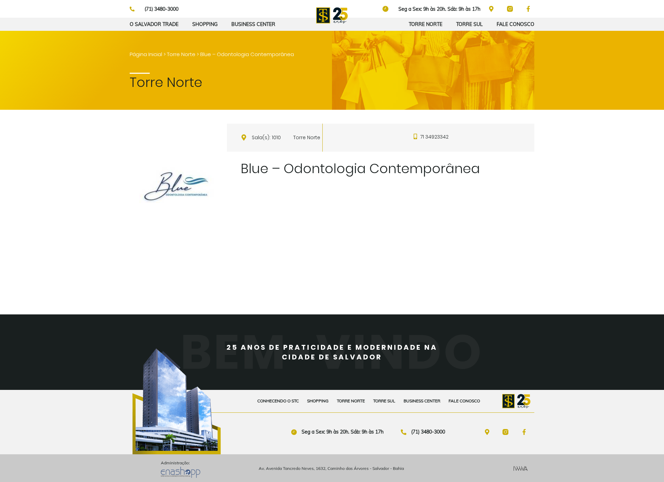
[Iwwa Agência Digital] (520, 468)
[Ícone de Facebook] (529, 9)
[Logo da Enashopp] (180, 472)
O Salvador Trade (154, 24)
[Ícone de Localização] (492, 9)
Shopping (205, 24)
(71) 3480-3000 (428, 432)
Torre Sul (469, 24)
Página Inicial (146, 54)
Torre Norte (425, 24)
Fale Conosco (515, 24)
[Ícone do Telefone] (403, 432)
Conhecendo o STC (278, 400)
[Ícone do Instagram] (511, 9)
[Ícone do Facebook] (525, 432)
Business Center (253, 24)
